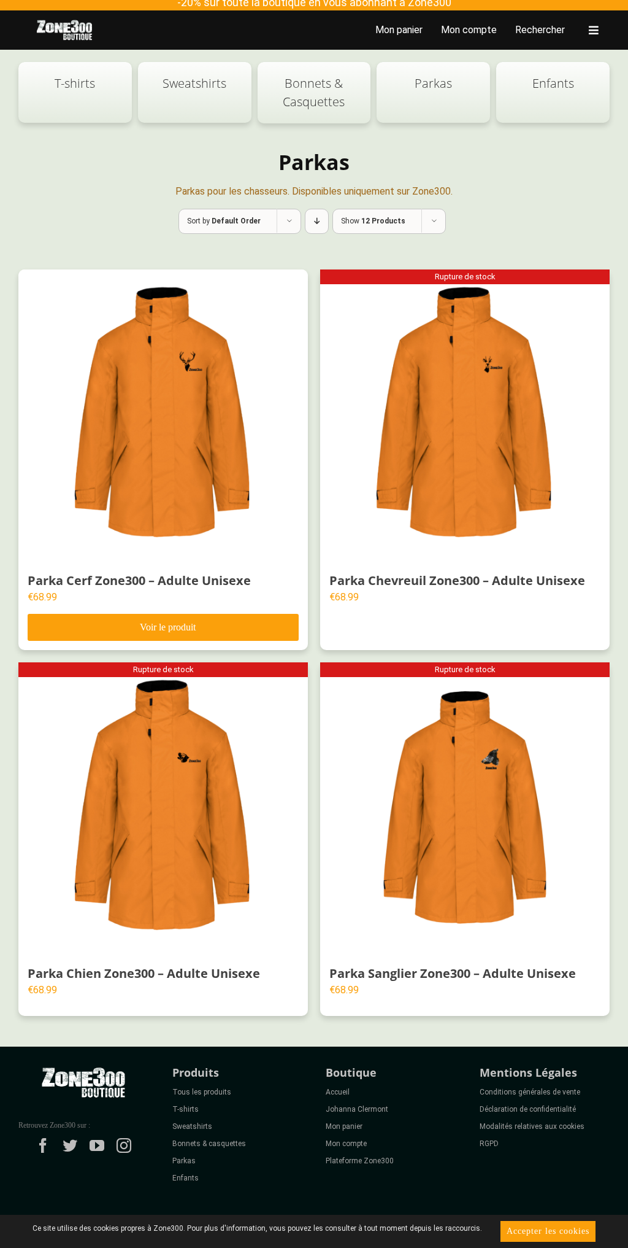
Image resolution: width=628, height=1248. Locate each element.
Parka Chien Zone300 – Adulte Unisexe (144, 973)
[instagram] (124, 1145)
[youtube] (97, 1145)
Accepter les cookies (548, 1231)
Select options (163, 627)
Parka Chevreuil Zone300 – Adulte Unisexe (457, 580)
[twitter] (70, 1145)
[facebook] (43, 1145)
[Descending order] (317, 221)
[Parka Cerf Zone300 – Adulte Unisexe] (163, 414)
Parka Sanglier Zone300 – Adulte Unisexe (452, 973)
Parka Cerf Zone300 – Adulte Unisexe (139, 580)
